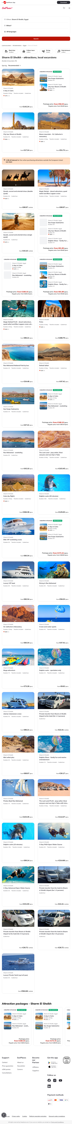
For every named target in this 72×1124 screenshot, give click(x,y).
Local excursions (6, 45)
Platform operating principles (37, 1116)
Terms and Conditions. (57, 1122)
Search (36, 39)
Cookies (24, 1116)
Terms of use (6, 1116)
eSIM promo (6, 1069)
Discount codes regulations (57, 1116)
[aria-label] (7, 8)
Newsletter (21, 1066)
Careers (20, 1069)
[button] (4, 1115)
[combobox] (13, 65)
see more (9, 162)
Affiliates (35, 1067)
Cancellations (7, 1073)
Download (63, 2)
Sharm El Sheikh (32, 45)
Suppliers (35, 1071)
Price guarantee (7, 1066)
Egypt (24, 45)
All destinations (17, 45)
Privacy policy (16, 1116)
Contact (5, 1062)
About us (20, 1062)
